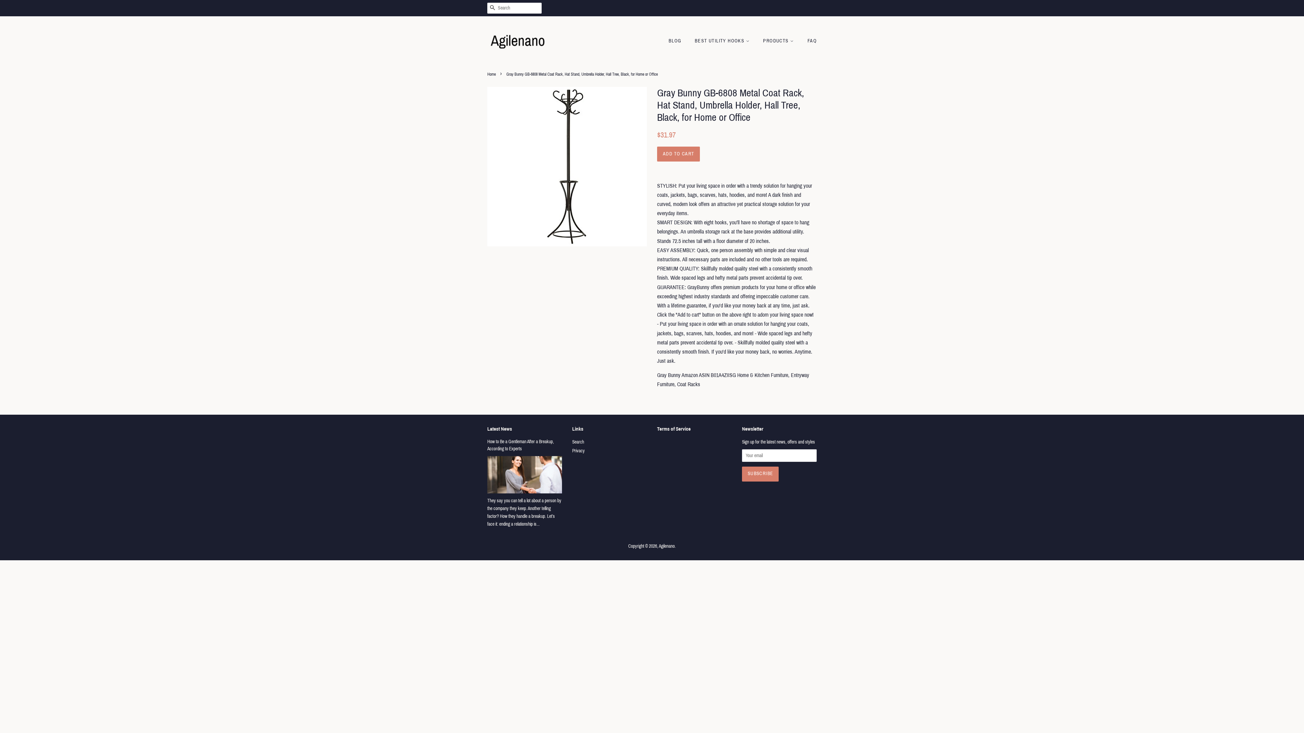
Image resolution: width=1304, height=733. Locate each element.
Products (776, 40)
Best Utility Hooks (720, 40)
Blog (675, 40)
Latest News (499, 429)
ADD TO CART (678, 153)
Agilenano (667, 546)
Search (578, 442)
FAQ (812, 40)
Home (491, 74)
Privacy (578, 450)
